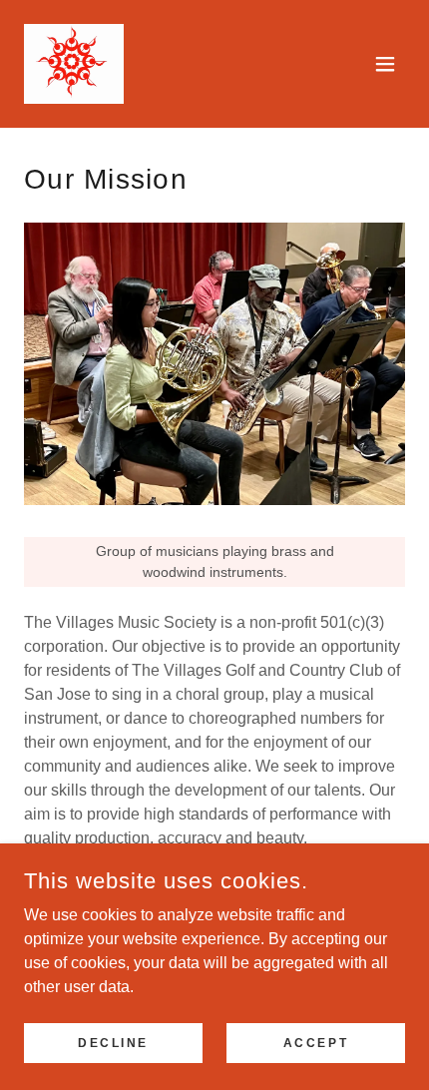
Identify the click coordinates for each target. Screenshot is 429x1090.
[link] (74, 64)
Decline (113, 1042)
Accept (315, 1042)
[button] (385, 64)
